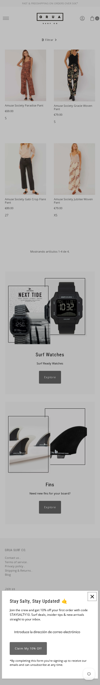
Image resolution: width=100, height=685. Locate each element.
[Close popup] (92, 596)
